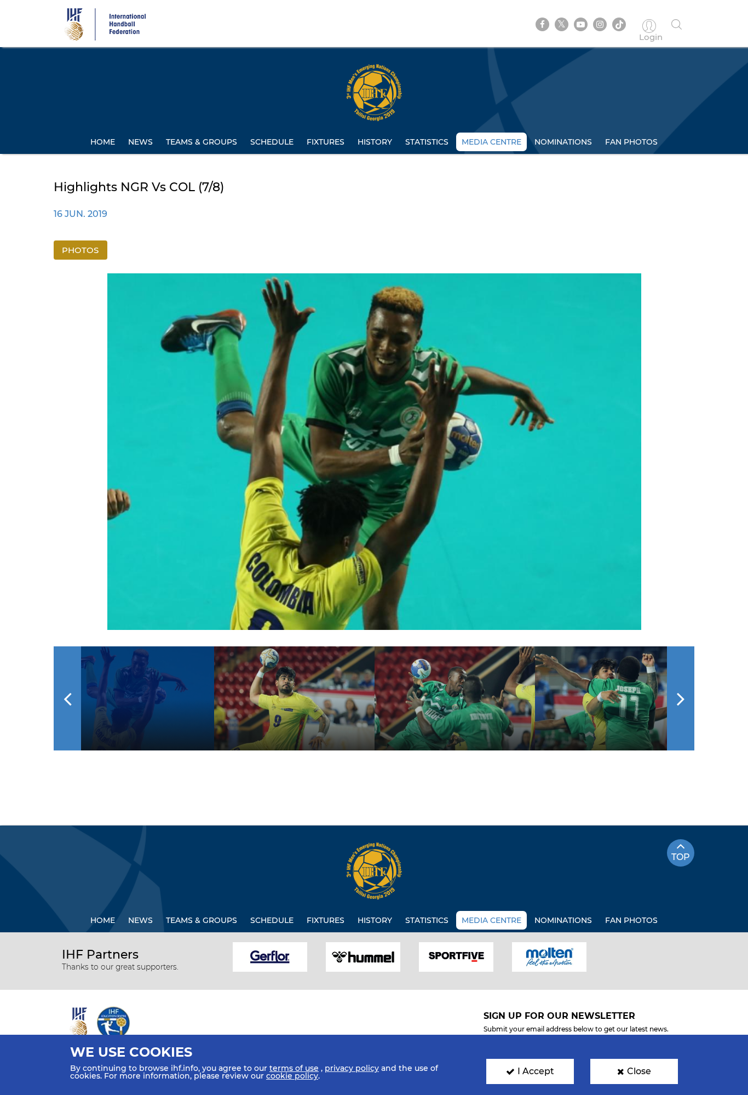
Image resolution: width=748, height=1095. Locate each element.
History (375, 142)
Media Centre (491, 142)
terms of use (294, 1068)
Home (102, 142)
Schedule (272, 142)
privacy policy (352, 1068)
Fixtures (325, 142)
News (140, 142)
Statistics (426, 142)
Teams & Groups (201, 142)
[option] (374, 451)
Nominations (563, 142)
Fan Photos (631, 142)
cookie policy (292, 1076)
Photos (80, 250)
